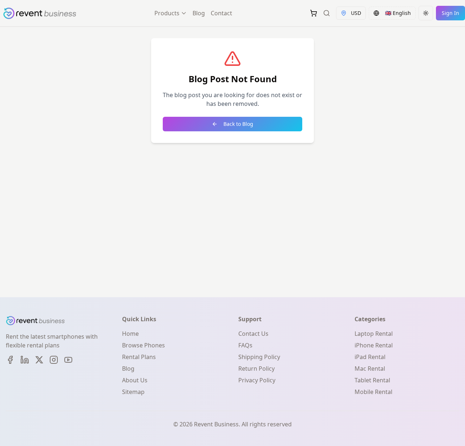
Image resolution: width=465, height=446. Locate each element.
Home (130, 334)
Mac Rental (370, 369)
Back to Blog (238, 123)
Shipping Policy (259, 357)
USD (356, 12)
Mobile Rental (373, 392)
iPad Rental (370, 357)
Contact (221, 13)
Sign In (450, 12)
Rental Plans (139, 357)
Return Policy (256, 369)
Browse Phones (143, 345)
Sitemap (133, 392)
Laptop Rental (374, 334)
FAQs (245, 345)
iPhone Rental (374, 345)
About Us (134, 380)
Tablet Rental (372, 380)
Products (166, 13)
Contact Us (253, 334)
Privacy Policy (256, 380)
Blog (199, 13)
